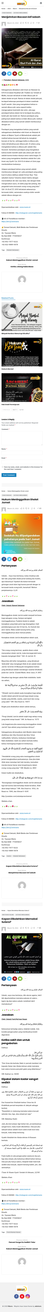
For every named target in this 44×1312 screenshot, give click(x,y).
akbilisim (38, 1306)
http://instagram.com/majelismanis (29, 213)
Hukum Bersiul (8, 369)
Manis (10, 1306)
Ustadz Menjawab (20, 12)
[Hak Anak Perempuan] (22, 387)
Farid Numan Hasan (13, 1232)
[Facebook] (16, 1296)
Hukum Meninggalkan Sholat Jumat (20, 501)
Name (4, 449)
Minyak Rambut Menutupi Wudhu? (16, 333)
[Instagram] (27, 1296)
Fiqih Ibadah (6, 12)
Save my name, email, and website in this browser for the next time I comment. (23, 468)
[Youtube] (22, 1296)
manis (9, 856)
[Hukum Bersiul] (22, 352)
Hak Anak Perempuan (10, 404)
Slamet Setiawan (13, 250)
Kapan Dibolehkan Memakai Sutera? (19, 920)
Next (14, 409)
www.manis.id (25, 207)
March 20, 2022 (13, 23)
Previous (7, 409)
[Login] (40, 3)
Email (4, 458)
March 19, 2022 (12, 928)
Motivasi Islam (8, 914)
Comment (6, 429)
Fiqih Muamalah (8, 365)
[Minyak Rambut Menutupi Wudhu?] (22, 316)
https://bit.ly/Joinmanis (10, 222)
